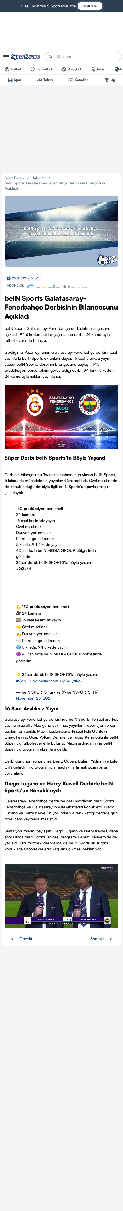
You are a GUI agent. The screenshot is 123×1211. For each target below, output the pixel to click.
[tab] (12, 69)
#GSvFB (23, 680)
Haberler (38, 178)
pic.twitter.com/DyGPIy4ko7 (57, 680)
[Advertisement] (61, 128)
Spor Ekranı (15, 178)
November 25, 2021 (34, 698)
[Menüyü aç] (6, 57)
